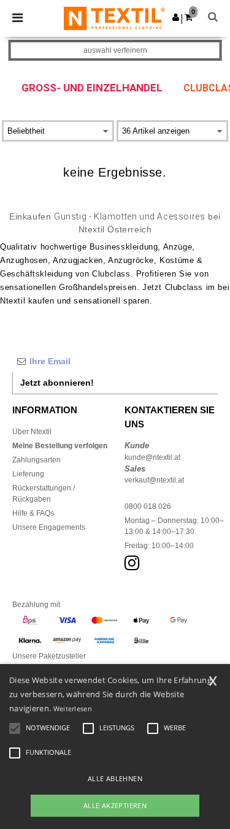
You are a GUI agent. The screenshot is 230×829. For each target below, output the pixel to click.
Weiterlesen (72, 708)
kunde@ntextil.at (152, 457)
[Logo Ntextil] (114, 18)
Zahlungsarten (36, 460)
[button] (175, 17)
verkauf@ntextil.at (154, 480)
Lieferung (28, 474)
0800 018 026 (148, 506)
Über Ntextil (32, 431)
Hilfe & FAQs (33, 513)
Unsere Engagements (48, 527)
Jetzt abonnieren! (57, 383)
